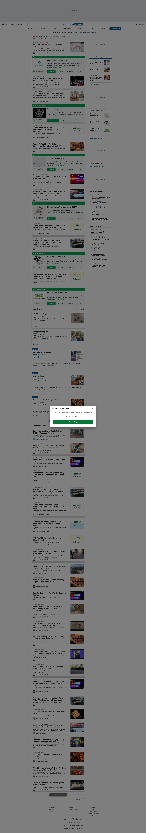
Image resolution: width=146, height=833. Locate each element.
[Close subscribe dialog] (92, 408)
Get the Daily (73, 422)
